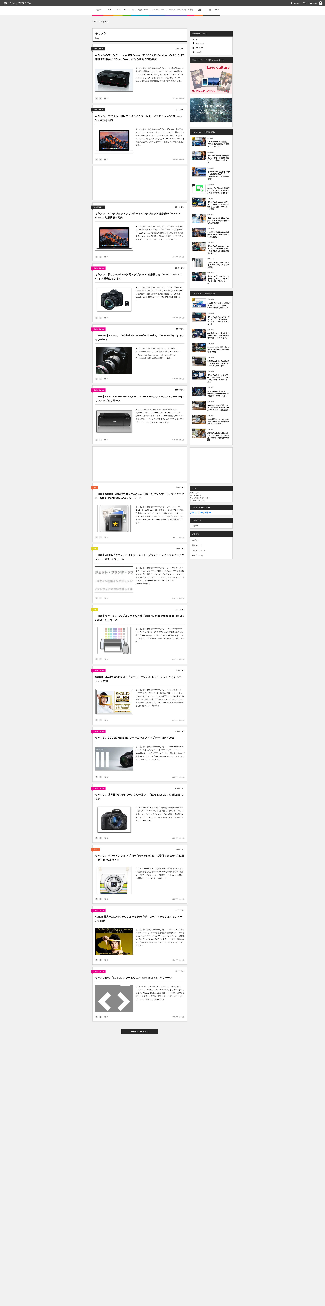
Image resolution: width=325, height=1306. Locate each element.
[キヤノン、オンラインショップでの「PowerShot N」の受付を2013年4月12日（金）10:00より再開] (114, 880)
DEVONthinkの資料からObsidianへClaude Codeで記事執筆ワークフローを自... (218, 393)
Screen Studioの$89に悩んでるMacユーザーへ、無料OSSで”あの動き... (218, 349)
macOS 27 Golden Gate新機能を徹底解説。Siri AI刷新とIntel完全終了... (218, 234)
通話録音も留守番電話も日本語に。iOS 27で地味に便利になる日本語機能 (218, 220)
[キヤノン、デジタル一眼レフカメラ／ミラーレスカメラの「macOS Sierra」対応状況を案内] (114, 141)
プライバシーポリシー (200, 512)
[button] (320, 3)
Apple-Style (194, 493)
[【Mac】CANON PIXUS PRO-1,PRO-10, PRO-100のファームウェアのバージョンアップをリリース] (114, 421)
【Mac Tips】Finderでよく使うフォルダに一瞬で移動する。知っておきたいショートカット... (218, 320)
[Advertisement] (139, 184)
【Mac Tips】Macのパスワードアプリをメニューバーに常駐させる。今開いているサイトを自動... (218, 205)
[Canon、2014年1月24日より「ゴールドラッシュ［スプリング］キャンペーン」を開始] (114, 701)
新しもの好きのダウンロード (200, 498)
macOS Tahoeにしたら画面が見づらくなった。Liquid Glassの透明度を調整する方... (218, 305)
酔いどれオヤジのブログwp (18, 3)
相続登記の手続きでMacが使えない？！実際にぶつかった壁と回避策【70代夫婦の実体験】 (218, 436)
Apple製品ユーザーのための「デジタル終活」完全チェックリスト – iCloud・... (218, 421)
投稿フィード (197, 545)
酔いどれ (181, 98)
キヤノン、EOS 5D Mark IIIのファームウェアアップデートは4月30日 (134, 737)
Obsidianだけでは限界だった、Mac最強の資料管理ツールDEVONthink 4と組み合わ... (218, 407)
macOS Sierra (98, 49)
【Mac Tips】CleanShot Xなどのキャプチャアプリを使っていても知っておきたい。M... (218, 279)
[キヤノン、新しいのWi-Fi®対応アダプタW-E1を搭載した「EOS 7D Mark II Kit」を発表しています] (114, 299)
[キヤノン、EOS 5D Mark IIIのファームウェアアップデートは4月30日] (114, 758)
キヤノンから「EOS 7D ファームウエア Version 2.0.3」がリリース (133, 977)
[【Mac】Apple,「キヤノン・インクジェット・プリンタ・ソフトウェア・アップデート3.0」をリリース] (114, 579)
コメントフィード (198, 550)
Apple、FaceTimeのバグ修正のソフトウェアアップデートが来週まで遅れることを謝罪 (218, 190)
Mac (95, 548)
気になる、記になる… (198, 501)
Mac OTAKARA (195, 495)
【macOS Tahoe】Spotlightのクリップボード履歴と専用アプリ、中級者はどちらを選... (218, 159)
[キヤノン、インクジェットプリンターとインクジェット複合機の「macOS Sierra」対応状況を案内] (114, 238)
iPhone (96, 849)
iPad (95, 487)
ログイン (195, 540)
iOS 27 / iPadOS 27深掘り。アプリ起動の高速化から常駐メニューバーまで (218, 144)
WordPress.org (197, 555)
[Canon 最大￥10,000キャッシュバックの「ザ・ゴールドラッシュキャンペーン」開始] (114, 941)
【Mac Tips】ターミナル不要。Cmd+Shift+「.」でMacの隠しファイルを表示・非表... (218, 378)
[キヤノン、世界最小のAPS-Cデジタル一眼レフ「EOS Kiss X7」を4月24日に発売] (114, 819)
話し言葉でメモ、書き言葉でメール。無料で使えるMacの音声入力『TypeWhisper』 (218, 335)
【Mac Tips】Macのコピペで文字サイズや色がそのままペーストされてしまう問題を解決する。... (218, 249)
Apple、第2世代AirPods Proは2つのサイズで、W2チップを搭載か (218, 265)
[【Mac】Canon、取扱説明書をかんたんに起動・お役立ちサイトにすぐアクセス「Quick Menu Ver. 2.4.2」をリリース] (114, 518)
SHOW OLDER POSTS (140, 1032)
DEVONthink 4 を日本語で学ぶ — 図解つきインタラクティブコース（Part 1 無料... (218, 363)
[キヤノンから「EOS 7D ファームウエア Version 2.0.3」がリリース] (114, 998)
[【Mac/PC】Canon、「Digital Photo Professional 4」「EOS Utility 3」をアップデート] (114, 360)
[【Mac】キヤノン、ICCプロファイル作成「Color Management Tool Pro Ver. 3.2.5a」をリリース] (114, 640)
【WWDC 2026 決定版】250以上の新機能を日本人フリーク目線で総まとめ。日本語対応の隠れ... (218, 175)
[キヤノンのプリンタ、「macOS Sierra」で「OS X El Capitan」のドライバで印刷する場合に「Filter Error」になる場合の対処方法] (114, 80)
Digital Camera (99, 268)
